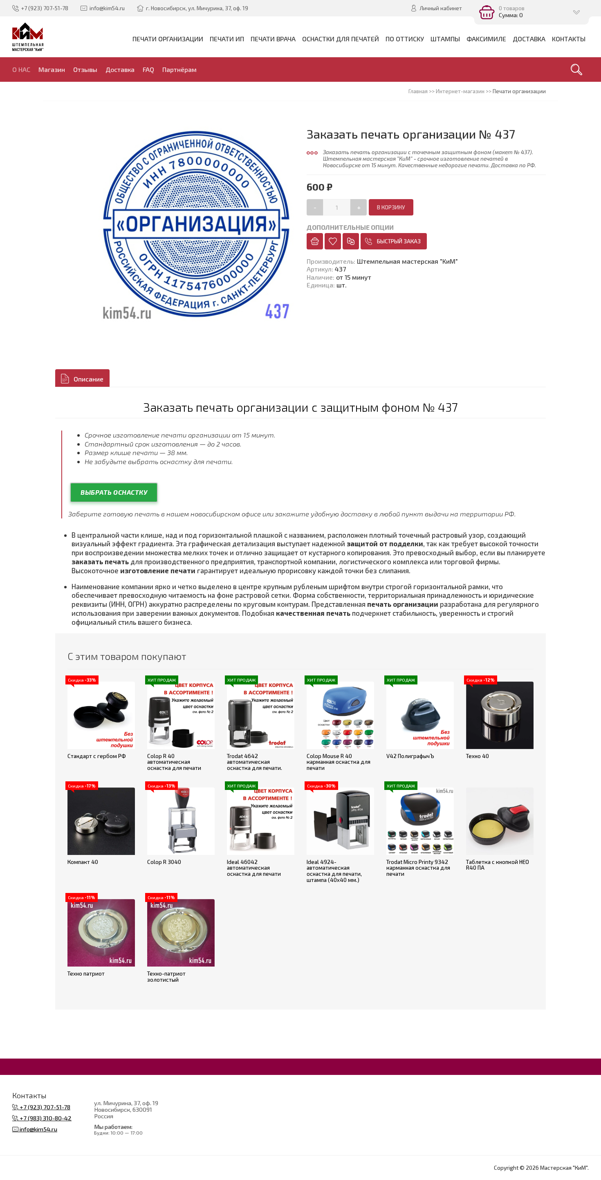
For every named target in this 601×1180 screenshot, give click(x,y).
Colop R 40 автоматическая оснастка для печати (174, 762)
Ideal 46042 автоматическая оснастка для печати (254, 868)
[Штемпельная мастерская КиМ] (28, 36)
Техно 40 (477, 756)
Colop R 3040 (164, 862)
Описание (88, 379)
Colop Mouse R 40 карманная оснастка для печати (338, 762)
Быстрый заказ (399, 241)
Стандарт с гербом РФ (96, 756)
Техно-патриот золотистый (166, 976)
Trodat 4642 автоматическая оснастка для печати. (254, 762)
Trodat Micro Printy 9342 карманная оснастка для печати (418, 868)
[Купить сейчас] (315, 241)
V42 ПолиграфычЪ (410, 756)
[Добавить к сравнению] (351, 241)
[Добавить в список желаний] (333, 241)
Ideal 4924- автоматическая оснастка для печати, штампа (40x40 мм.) (334, 871)
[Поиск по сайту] (576, 69)
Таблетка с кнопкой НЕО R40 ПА (497, 865)
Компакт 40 (82, 862)
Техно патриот (86, 973)
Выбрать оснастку (114, 492)
